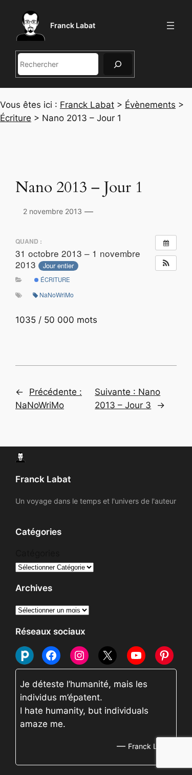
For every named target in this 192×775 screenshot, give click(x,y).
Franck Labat (72, 25)
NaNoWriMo (56, 294)
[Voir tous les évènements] (166, 242)
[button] (166, 263)
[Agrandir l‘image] (7, 225)
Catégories (37, 553)
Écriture (54, 279)
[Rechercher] (117, 64)
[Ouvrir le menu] (170, 25)
